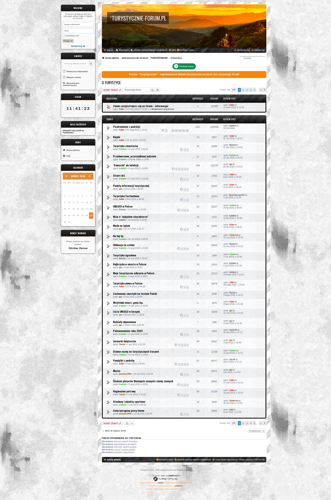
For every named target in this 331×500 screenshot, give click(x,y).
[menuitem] (172, 50)
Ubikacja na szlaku (123, 245)
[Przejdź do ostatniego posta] (236, 105)
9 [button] (260, 89)
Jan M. (232, 359)
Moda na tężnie (121, 225)
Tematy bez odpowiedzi (77, 71)
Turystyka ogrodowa (124, 255)
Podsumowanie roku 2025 (128, 331)
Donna (122, 209)
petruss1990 (125, 374)
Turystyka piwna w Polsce (127, 283)
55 (176, 130)
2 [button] (243, 89)
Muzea (116, 371)
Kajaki (116, 137)
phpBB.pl (178, 486)
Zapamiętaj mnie (72, 36)
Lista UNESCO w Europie (126, 311)
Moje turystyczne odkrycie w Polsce (133, 273)
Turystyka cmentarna (125, 146)
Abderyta (233, 235)
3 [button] (247, 89)
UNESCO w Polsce (123, 206)
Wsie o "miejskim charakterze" (130, 217)
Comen (122, 149)
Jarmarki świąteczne (124, 341)
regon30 (233, 330)
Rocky (232, 292)
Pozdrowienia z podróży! (126, 126)
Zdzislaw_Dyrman (78, 248)
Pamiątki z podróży (123, 360)
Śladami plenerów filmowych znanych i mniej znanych (143, 381)
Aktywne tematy (73, 77)
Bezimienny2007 (237, 195)
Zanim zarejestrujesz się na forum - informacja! (140, 106)
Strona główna (73, 150)
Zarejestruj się (78, 46)
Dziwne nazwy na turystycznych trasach (136, 351)
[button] (233, 90)
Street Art (119, 175)
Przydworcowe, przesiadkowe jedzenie (134, 156)
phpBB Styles (174, 476)
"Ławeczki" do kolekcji (125, 165)
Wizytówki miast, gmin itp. (128, 302)
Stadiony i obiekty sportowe (129, 401)
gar (231, 164)
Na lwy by (118, 236)
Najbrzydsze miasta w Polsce (129, 264)
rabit (231, 409)
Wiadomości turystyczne (163, 109)
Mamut (232, 145)
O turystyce (111, 82)
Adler (121, 109)
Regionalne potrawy (124, 391)
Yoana (122, 344)
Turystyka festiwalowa (126, 196)
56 (180, 130)
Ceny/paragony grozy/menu (128, 410)
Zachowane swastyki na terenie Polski (135, 293)
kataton (232, 125)
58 (187, 130)
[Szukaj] (91, 63)
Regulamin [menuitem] (124, 50)
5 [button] (254, 89)
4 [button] (250, 89)
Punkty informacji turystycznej (131, 186)
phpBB (160, 483)
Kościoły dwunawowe (124, 322)
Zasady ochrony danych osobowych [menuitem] (150, 50)
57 (183, 130)
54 (173, 130)
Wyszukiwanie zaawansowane (71, 84)
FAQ (68, 156)
